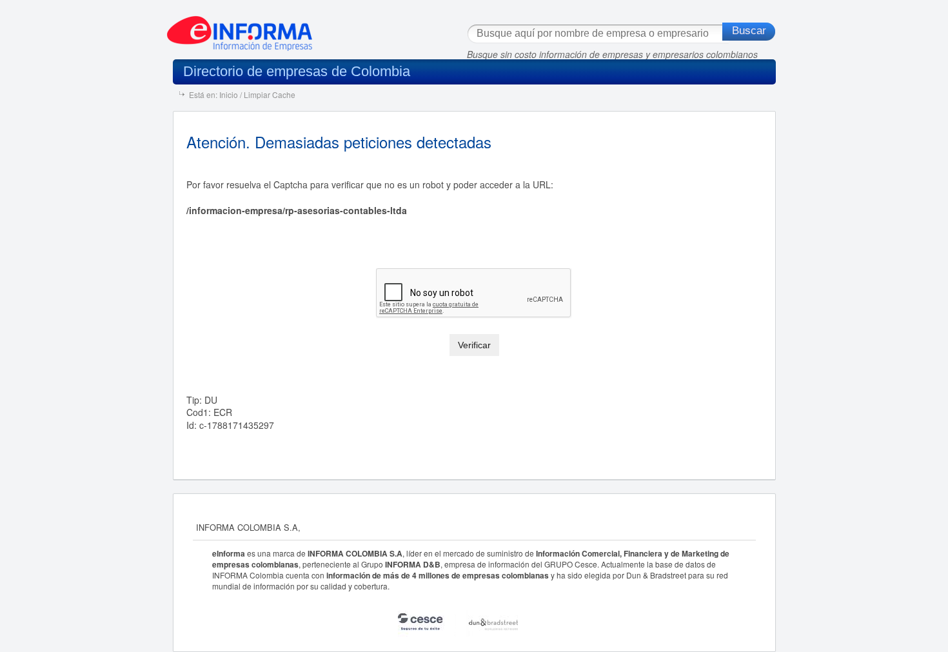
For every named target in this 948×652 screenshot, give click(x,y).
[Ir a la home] (239, 28)
